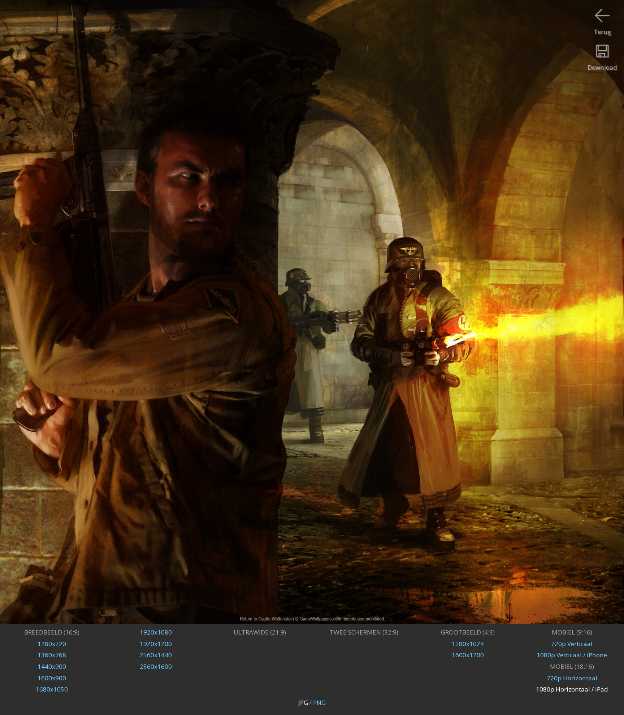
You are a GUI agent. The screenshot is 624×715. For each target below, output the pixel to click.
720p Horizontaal (572, 678)
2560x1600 (156, 666)
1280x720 (52, 644)
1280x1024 (468, 644)
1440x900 (52, 666)
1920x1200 (156, 644)
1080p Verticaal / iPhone (572, 655)
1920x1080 (156, 632)
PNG (319, 702)
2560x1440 (156, 655)
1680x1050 (52, 689)
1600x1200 (468, 655)
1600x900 (52, 678)
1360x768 (52, 655)
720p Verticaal (572, 644)
